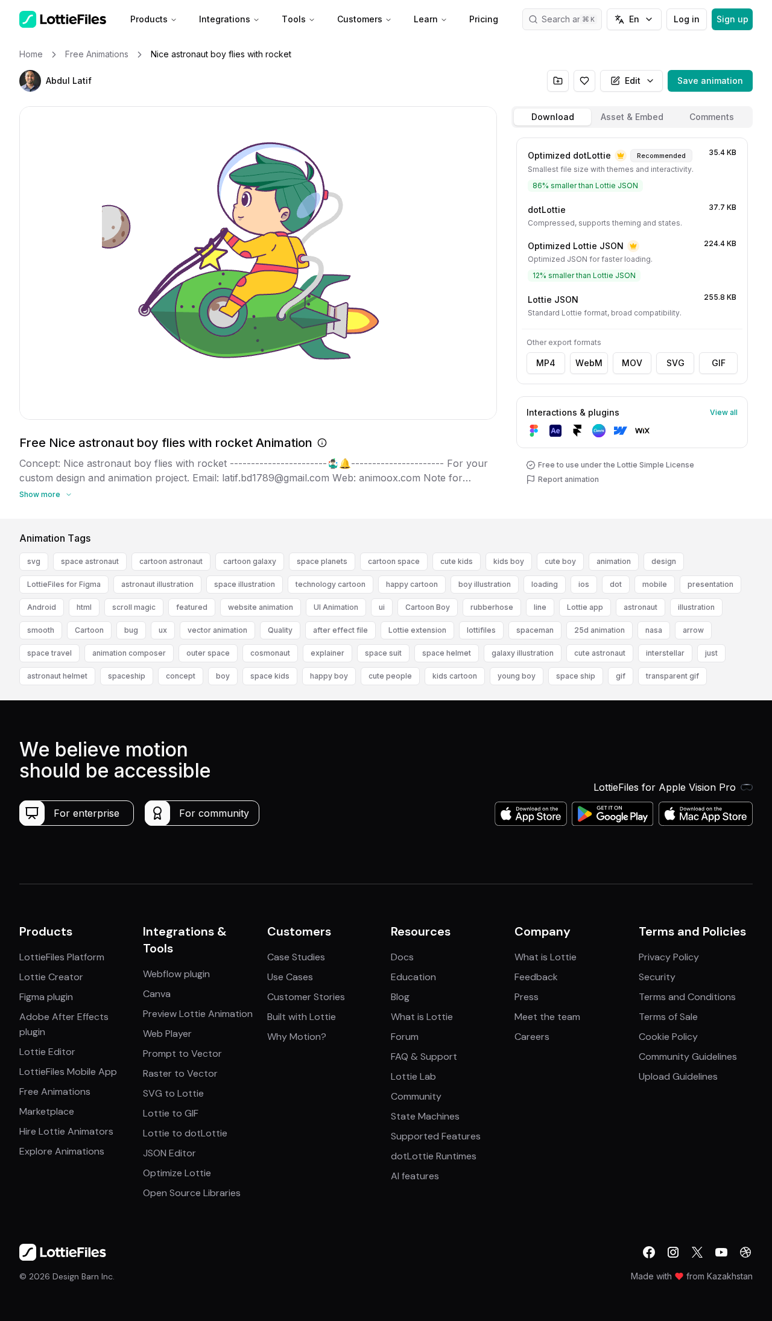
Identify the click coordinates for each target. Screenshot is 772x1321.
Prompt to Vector (182, 1053)
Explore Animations (61, 1151)
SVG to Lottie (173, 1093)
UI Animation (336, 607)
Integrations (224, 19)
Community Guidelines (688, 1056)
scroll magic (134, 607)
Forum (405, 1036)
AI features (415, 1176)
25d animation (599, 630)
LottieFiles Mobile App (68, 1071)
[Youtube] (721, 1252)
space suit (383, 652)
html (84, 607)
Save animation (710, 80)
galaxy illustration (523, 652)
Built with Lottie (301, 1016)
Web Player (167, 1033)
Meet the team (547, 1016)
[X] (697, 1252)
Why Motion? (296, 1036)
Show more (39, 494)
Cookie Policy (668, 1036)
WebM (589, 363)
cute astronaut (599, 652)
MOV (632, 363)
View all (724, 412)
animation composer (129, 652)
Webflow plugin (176, 974)
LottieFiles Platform (61, 957)
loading (544, 584)
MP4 (545, 363)
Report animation (568, 479)
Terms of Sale (668, 1016)
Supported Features (436, 1136)
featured (191, 607)
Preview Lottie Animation (198, 1013)
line (540, 607)
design (663, 561)
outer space (208, 652)
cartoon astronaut (171, 561)
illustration (696, 607)
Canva (157, 993)
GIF (719, 363)
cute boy (560, 561)
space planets (322, 561)
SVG (675, 363)
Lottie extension (417, 630)
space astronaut (90, 561)
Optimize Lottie (177, 1173)
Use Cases (290, 977)
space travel (49, 652)
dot (616, 584)
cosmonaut (270, 652)
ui (382, 607)
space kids (270, 675)
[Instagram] (673, 1252)
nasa (653, 630)
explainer (327, 652)
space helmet (446, 652)
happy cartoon (412, 584)
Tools (294, 19)
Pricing (483, 19)
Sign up (732, 19)
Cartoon (89, 630)
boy (223, 675)
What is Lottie (422, 1016)
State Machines (425, 1116)
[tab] (552, 117)
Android (41, 607)
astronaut (640, 607)
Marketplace (46, 1111)
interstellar (665, 652)
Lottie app (585, 607)
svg (33, 561)
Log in (687, 19)
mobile (654, 584)
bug (131, 630)
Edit (633, 80)
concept (180, 675)
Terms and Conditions (687, 996)
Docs (402, 957)
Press (526, 996)
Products (149, 19)
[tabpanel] (632, 326)
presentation (710, 584)
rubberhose (491, 607)
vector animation (217, 630)
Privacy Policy (669, 957)
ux (163, 630)
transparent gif (672, 675)
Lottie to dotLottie (185, 1133)
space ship (575, 675)
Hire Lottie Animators (66, 1131)
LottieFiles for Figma (64, 584)
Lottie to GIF (170, 1113)
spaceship (126, 675)
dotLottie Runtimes (433, 1156)
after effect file (340, 630)
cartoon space (394, 561)
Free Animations (54, 1091)
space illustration (244, 584)
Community (416, 1096)
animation (613, 561)
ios (583, 584)
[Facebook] (649, 1252)
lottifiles (481, 630)
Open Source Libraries (192, 1192)
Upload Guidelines (678, 1076)
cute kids (456, 561)
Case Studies (296, 957)
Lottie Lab (413, 1076)
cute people (390, 675)
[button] (30, 81)
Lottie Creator (51, 977)
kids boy (508, 561)
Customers (359, 19)
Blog (400, 996)
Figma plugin (46, 996)
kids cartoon (454, 675)
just (711, 652)
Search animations (572, 19)
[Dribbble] (745, 1252)
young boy (517, 675)
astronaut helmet (57, 675)
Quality (280, 630)
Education (413, 977)
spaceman (535, 630)
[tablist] (632, 117)
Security (657, 977)
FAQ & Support (424, 1056)
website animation (260, 607)
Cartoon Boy (427, 607)
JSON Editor (169, 1153)
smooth (40, 630)
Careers (531, 1036)
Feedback (536, 977)
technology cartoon (330, 584)
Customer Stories (306, 996)
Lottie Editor (47, 1051)
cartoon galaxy (249, 561)
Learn (426, 19)
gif (620, 675)
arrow (693, 630)
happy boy (329, 675)
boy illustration (484, 584)
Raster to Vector (180, 1073)
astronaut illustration (157, 584)
